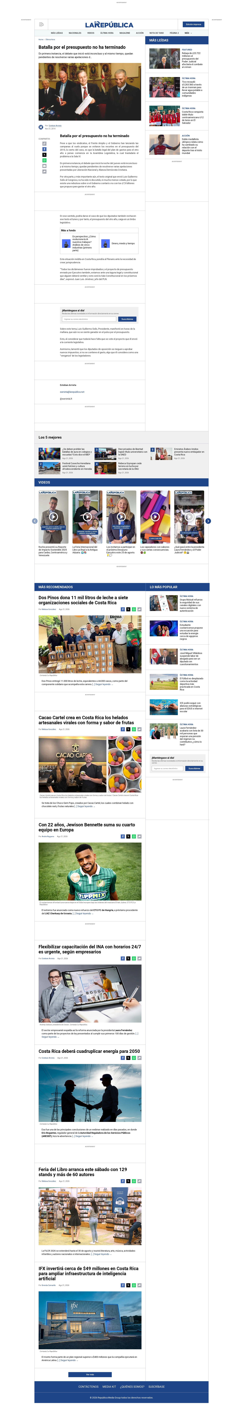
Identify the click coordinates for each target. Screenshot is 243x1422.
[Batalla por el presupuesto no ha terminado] (90, 92)
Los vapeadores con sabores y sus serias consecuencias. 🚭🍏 (154, 550)
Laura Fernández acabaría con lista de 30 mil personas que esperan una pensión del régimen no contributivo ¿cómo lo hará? (191, 736)
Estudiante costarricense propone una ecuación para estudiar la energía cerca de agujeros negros (191, 632)
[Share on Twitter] (44, 155)
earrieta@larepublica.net (72, 392)
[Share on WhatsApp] (44, 160)
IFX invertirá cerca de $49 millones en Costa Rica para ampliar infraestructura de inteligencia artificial (88, 1273)
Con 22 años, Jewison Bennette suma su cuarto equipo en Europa (87, 827)
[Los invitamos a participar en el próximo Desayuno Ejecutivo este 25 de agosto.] (121, 517)
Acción (186, 136)
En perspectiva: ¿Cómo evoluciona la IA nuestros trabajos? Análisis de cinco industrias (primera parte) (84, 243)
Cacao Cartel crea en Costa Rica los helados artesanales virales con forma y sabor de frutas (86, 720)
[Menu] (42, 24)
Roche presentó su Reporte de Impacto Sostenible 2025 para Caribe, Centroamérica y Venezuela (53, 551)
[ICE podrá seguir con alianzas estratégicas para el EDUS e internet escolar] (164, 707)
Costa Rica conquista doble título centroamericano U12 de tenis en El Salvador (193, 117)
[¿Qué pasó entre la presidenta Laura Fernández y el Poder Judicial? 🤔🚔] (189, 517)
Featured (187, 50)
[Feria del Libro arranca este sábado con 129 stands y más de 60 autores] (90, 1216)
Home (41, 40)
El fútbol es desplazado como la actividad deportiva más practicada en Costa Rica (191, 684)
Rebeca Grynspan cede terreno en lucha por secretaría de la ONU (130, 466)
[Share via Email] (44, 166)
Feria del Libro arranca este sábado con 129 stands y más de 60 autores (83, 1172)
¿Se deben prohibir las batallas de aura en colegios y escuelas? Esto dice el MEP (77, 452)
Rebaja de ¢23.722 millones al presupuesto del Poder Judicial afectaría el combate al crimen (192, 60)
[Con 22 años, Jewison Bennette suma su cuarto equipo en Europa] (90, 871)
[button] (193, 24)
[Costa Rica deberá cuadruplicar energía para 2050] (90, 1093)
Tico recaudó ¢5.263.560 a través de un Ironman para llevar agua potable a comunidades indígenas (192, 88)
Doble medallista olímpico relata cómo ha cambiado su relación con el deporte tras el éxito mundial (192, 146)
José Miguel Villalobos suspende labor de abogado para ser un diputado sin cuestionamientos (191, 659)
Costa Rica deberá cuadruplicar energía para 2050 (89, 1051)
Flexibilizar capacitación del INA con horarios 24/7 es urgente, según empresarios (90, 949)
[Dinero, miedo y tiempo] (105, 243)
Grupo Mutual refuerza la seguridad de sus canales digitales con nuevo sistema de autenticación (191, 605)
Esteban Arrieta (55, 126)
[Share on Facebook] (44, 149)
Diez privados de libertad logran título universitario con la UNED (132, 452)
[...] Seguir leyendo (101, 684)
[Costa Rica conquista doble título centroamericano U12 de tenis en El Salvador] (164, 116)
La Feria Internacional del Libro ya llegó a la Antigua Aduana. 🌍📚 (85, 550)
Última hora (50, 40)
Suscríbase (156, 1386)
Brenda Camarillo (49, 1285)
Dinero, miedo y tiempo (123, 243)
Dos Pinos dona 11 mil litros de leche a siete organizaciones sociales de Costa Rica (83, 600)
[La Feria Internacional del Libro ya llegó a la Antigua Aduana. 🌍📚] (87, 517)
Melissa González (49, 609)
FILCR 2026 (50, 1250)
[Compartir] (44, 171)
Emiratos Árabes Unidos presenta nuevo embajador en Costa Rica (189, 452)
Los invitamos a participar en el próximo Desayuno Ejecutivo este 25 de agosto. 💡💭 (120, 551)
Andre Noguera (48, 836)
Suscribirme (127, 319)
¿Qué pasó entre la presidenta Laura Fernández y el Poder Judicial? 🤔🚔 (189, 550)
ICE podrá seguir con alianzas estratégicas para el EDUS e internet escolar (191, 707)
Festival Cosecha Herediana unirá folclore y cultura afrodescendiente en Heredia (77, 466)
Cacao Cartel (93, 803)
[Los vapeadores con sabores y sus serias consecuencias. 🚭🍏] (155, 517)
